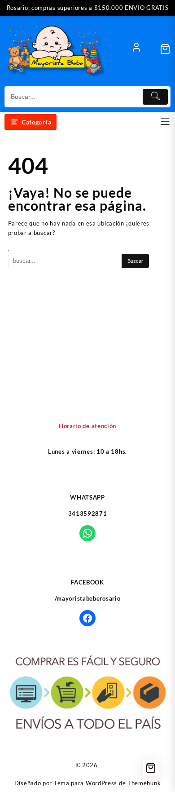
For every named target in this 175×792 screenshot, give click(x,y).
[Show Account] (136, 49)
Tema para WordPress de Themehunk (107, 783)
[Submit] (155, 97)
